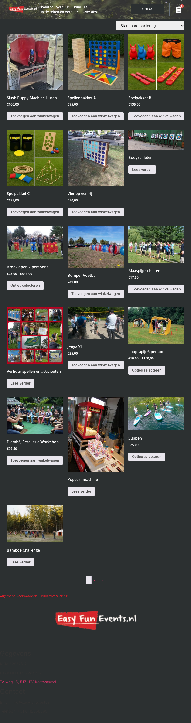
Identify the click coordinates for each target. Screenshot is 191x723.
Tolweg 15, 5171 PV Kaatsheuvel (28, 681)
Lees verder (142, 169)
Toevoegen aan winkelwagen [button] (34, 116)
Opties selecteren (25, 285)
